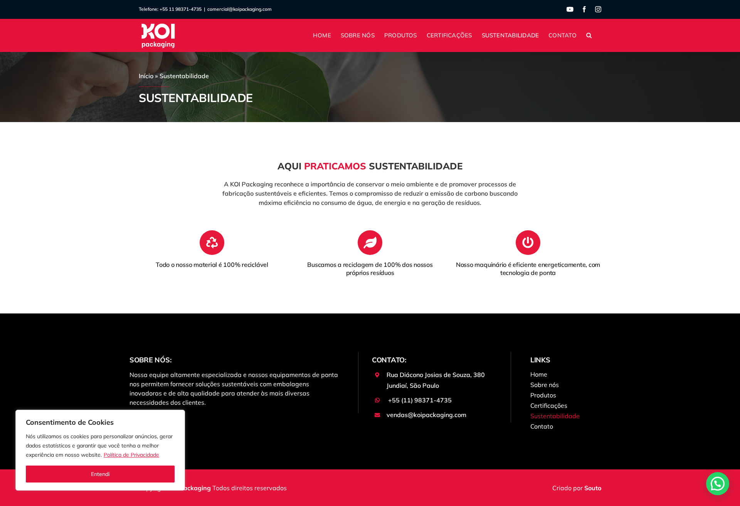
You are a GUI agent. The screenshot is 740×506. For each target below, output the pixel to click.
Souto (592, 488)
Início (146, 76)
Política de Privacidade (131, 454)
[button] (589, 35)
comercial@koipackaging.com (239, 9)
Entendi (100, 474)
